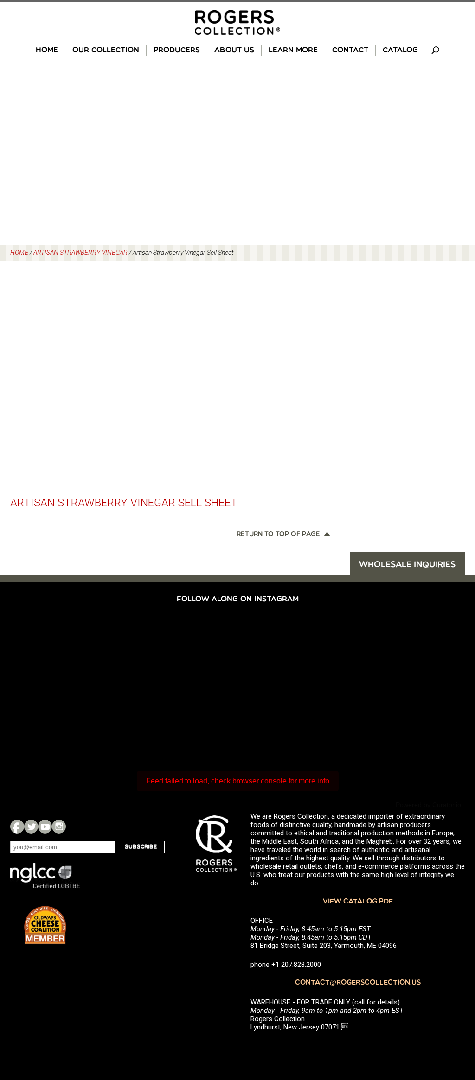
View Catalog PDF (358, 901)
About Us (234, 50)
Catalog (400, 50)
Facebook (17, 827)
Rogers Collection (237, 22)
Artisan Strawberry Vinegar (80, 252)
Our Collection (105, 50)
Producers (177, 50)
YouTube (45, 827)
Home (47, 50)
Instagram (59, 827)
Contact (350, 50)
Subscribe (141, 847)
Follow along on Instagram (238, 599)
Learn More (293, 50)
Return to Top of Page (278, 534)
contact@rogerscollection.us (358, 982)
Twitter (31, 827)
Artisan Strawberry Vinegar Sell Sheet (124, 502)
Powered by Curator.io (428, 804)
